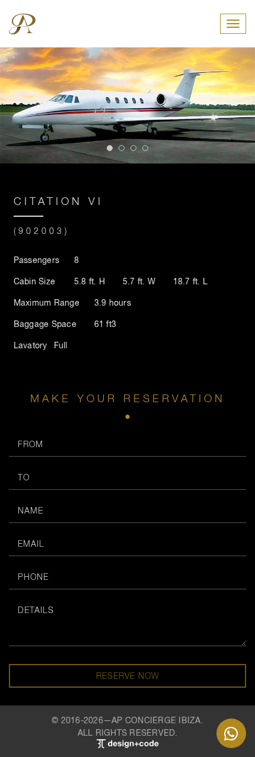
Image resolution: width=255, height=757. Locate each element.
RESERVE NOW (128, 676)
